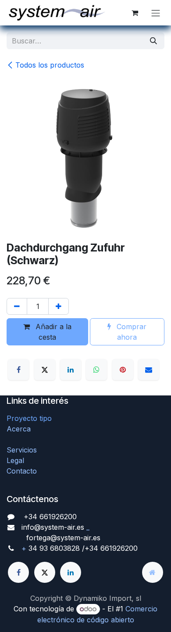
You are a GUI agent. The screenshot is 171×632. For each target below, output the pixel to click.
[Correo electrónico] (148, 369)
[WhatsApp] (96, 369)
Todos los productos (49, 65)
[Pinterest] (122, 369)
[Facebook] (18, 369)
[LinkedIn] (70, 369)
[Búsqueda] (153, 40)
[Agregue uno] (58, 306)
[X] (44, 369)
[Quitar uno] (17, 306)
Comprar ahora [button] (130, 331)
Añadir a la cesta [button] (52, 331)
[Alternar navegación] (155, 13)
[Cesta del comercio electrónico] (134, 13)
